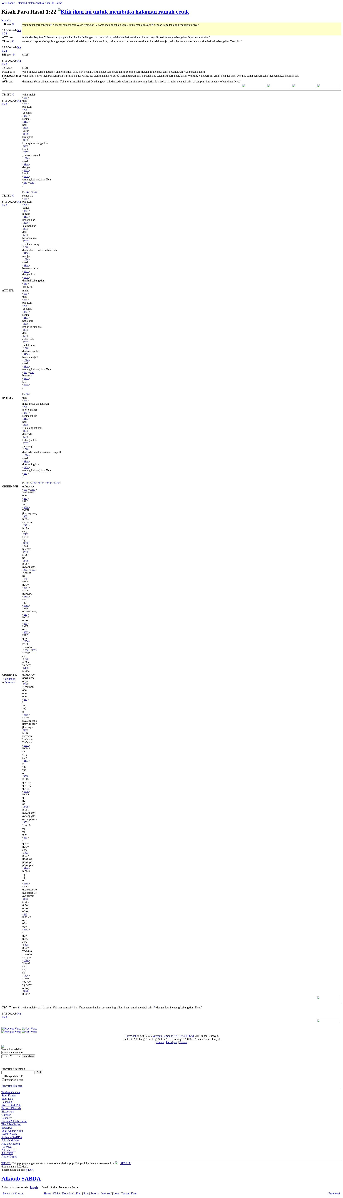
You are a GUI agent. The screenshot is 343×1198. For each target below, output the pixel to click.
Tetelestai (6, 1127)
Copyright (130, 1035)
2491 (26, 115)
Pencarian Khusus (11, 1085)
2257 (26, 152)
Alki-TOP (7, 1153)
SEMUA (125, 1163)
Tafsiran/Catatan (25, 2)
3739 (26, 134)
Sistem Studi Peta (11, 1105)
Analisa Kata (42, 2)
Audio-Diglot (9, 1156)
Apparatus (9, 682)
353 (25, 140)
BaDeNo (6, 1146)
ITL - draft (56, 2)
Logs (116, 1193)
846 (32, 182)
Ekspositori (7, 1111)
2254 (26, 176)
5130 (34, 191)
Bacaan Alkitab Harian (14, 1121)
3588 (26, 507)
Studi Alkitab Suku (12, 1130)
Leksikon (6, 1101)
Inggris (34, 1187)
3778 (26, 991)
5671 (32, 489)
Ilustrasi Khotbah (11, 1108)
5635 (34, 650)
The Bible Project (11, 1124)
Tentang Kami (129, 1193)
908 (25, 109)
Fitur (78, 1193)
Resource (6, 1117)
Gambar (6, 1114)
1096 (26, 158)
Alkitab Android (10, 1143)
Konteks (6, 20)
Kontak (160, 1042)
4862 (26, 170)
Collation (10, 678)
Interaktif (106, 1193)
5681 (32, 569)
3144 (26, 164)
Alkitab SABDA (21, 1178)
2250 (26, 128)
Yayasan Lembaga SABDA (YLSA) (173, 1035)
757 (25, 684)
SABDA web (9, 1134)
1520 (26, 191)
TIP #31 (6, 1163)
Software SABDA (11, 1137)
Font (86, 1193)
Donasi (183, 1042)
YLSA (30, 1169)
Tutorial (95, 1193)
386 (25, 182)
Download (68, 1193)
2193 (26, 121)
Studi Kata (7, 1098)
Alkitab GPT (8, 1150)
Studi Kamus (8, 1095)
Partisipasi (171, 1042)
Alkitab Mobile (10, 1140)
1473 (26, 853)
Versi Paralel (8, 2)
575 (25, 103)
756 (25, 97)
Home (47, 1193)
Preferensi (334, 1193)
